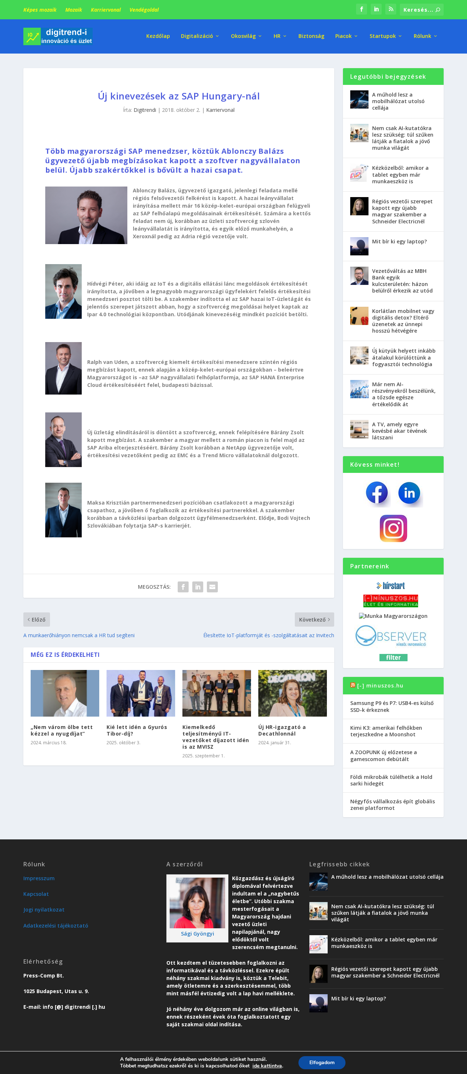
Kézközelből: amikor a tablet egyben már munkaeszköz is (400, 174)
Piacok (343, 36)
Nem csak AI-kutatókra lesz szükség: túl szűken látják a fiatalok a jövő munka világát (402, 138)
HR (277, 36)
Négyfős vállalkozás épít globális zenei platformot (392, 804)
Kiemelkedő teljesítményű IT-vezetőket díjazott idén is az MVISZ (215, 737)
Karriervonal (106, 9)
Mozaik (73, 9)
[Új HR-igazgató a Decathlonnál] (292, 693)
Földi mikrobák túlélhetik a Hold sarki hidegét (391, 780)
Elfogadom (322, 1062)
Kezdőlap (158, 36)
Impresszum (39, 878)
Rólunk (422, 36)
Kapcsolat (36, 893)
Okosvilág (243, 36)
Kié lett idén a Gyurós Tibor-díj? (137, 730)
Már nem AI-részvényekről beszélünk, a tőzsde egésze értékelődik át (404, 394)
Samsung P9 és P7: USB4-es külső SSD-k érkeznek (392, 706)
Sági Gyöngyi (197, 933)
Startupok (383, 36)
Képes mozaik (40, 9)
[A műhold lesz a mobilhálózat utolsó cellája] (359, 99)
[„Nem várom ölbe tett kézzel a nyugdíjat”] (65, 693)
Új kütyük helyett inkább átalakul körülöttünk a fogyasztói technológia (404, 357)
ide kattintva (267, 1066)
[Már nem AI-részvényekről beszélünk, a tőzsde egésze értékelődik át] (359, 389)
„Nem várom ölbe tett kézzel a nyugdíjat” (62, 730)
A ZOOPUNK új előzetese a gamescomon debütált (383, 755)
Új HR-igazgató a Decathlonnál (282, 730)
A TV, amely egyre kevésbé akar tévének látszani (399, 431)
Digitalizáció (197, 36)
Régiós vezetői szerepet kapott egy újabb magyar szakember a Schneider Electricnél (402, 211)
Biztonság (311, 36)
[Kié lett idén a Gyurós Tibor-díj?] (141, 693)
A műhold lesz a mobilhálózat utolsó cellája (398, 101)
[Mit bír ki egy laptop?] (359, 246)
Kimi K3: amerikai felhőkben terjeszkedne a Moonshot (386, 731)
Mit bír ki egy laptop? (399, 241)
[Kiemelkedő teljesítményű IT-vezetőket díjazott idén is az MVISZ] (216, 693)
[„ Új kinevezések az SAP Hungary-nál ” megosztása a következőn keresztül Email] (212, 587)
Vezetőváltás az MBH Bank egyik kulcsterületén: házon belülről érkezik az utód (402, 280)
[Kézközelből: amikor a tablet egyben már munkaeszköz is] (359, 173)
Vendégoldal (144, 9)
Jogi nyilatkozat (44, 909)
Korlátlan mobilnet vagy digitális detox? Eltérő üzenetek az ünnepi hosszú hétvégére (403, 320)
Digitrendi (145, 109)
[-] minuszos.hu (380, 685)
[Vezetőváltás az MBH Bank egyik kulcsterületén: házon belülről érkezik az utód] (359, 276)
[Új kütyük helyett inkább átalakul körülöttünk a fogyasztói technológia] (359, 355)
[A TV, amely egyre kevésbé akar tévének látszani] (359, 429)
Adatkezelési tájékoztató (55, 925)
